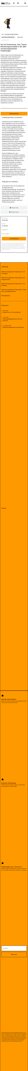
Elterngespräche (5, 295)
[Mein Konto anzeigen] (18, 3)
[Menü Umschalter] (25, 3)
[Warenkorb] (13, 3)
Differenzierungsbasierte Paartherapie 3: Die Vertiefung (13, 284)
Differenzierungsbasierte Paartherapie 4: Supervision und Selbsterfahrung (14, 290)
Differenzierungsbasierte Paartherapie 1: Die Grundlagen (13, 272)
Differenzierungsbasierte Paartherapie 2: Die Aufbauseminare (13, 278)
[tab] (14, 113)
